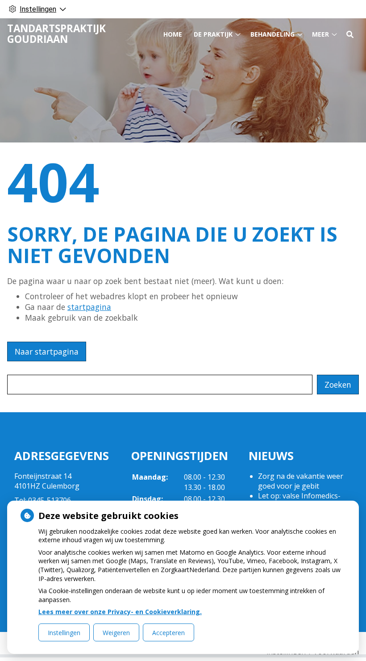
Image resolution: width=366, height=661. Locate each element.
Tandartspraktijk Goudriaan (56, 33)
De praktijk (213, 34)
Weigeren (116, 632)
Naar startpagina (47, 351)
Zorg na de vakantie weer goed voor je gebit (300, 481)
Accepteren (168, 632)
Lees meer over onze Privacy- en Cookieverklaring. (120, 611)
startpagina (89, 306)
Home (172, 34)
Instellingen (64, 632)
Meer (320, 34)
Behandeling (272, 34)
